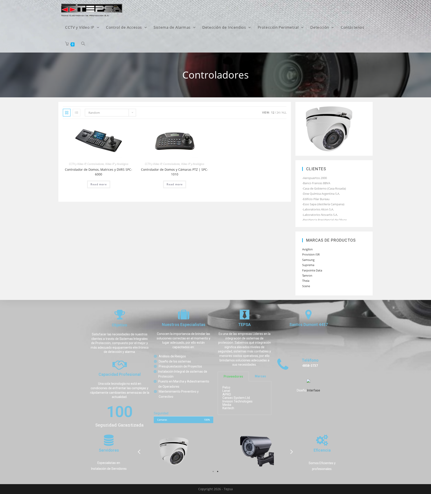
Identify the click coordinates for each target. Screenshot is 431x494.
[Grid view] (66, 112)
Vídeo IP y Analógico (116, 164)
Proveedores (233, 376)
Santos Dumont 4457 (308, 324)
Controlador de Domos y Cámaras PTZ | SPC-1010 (174, 171)
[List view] (76, 112)
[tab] (233, 376)
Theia (305, 281)
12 (272, 112)
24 (278, 112)
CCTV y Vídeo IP (77, 164)
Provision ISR (311, 254)
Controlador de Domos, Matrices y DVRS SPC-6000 (98, 171)
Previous (139, 451)
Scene (306, 286)
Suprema (308, 265)
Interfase (313, 390)
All (284, 112)
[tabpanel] (174, 451)
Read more (98, 184)
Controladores (95, 164)
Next (292, 451)
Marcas (260, 376)
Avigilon (307, 249)
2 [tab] (218, 471)
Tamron (307, 275)
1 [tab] (213, 471)
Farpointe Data (312, 270)
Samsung (308, 260)
